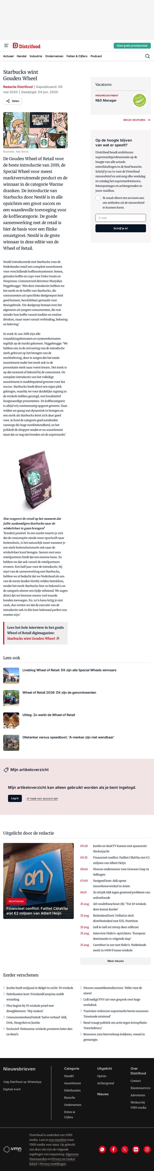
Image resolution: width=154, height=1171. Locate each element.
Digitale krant (12, 1089)
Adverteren (138, 1095)
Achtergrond (105, 1083)
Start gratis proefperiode (132, 45)
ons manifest (58, 1140)
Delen (15, 101)
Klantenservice (140, 1088)
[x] (124, 1149)
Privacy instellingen (53, 1164)
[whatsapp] (102, 1149)
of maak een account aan (42, 798)
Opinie (101, 1076)
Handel (69, 1076)
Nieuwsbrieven (19, 1068)
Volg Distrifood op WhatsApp (22, 1081)
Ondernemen (72, 1105)
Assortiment (72, 1083)
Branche (69, 1097)
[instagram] (147, 1149)
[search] (147, 56)
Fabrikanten (72, 1090)
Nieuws (103, 1094)
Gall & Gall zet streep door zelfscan (116, 927)
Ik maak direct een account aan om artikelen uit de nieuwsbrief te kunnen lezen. (123, 202)
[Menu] (6, 46)
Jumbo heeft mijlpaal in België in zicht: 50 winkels (39, 988)
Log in (15, 798)
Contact (136, 1081)
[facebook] (113, 1149)
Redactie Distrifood (18, 87)
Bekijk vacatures (134, 120)
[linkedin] (136, 1149)
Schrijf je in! (120, 228)
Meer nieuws (115, 961)
